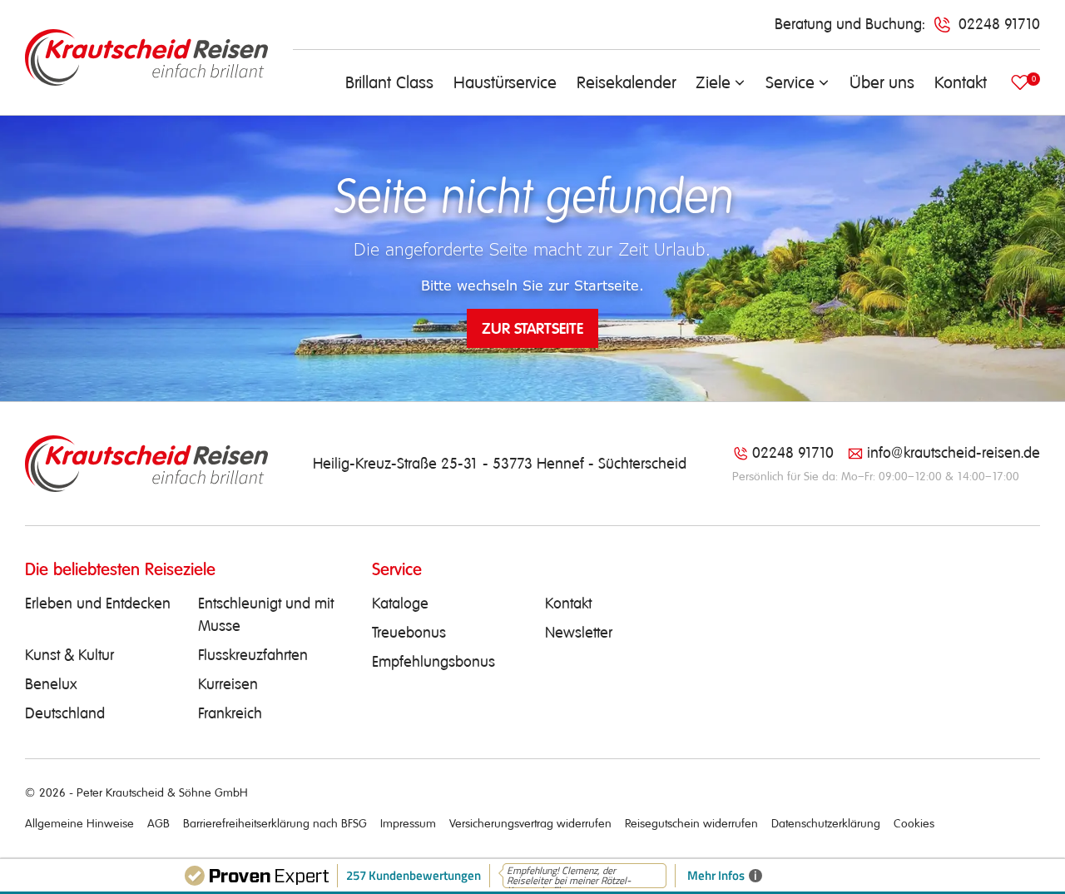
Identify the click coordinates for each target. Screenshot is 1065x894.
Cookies (914, 823)
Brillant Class (389, 82)
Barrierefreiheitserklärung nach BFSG (275, 823)
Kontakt (960, 82)
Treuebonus (409, 632)
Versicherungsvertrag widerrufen (530, 823)
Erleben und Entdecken (98, 603)
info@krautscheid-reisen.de (953, 453)
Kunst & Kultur (69, 655)
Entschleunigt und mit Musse (266, 614)
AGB (158, 823)
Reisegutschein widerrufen (691, 823)
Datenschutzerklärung (825, 823)
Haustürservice (505, 82)
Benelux (51, 684)
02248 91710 (793, 453)
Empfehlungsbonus (433, 662)
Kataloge (400, 603)
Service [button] (790, 82)
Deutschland (65, 713)
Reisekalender (626, 82)
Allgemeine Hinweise (79, 823)
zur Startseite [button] (532, 328)
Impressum (408, 823)
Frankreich (230, 713)
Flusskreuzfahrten (253, 655)
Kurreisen (228, 684)
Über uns (882, 82)
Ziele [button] (713, 82)
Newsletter (578, 632)
